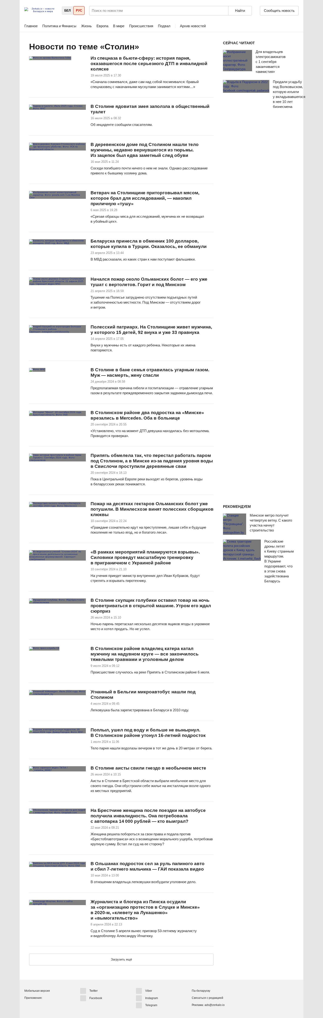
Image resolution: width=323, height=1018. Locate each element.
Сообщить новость (279, 11)
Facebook (95, 998)
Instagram (151, 998)
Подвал (164, 26)
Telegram (151, 1005)
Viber (148, 990)
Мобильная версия (37, 990)
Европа (102, 26)
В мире (118, 26)
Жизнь (86, 26)
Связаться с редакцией (207, 998)
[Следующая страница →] (121, 960)
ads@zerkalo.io (215, 1005)
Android (28, 1006)
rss (144, 47)
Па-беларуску (201, 990)
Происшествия (141, 26)
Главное (31, 26)
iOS (37, 1006)
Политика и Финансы (59, 26)
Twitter (93, 990)
